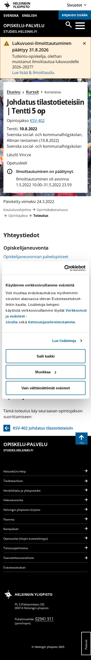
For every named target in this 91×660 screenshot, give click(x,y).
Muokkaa (42, 372)
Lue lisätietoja (64, 341)
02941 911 (44, 618)
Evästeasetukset (14, 567)
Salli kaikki (46, 356)
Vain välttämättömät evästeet (45, 388)
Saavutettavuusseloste (18, 558)
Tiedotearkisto (13, 481)
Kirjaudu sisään (75, 15)
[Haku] (69, 24)
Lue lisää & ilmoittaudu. (33, 72)
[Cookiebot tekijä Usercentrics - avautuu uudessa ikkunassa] (64, 268)
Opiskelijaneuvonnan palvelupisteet (35, 256)
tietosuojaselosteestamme (51, 322)
